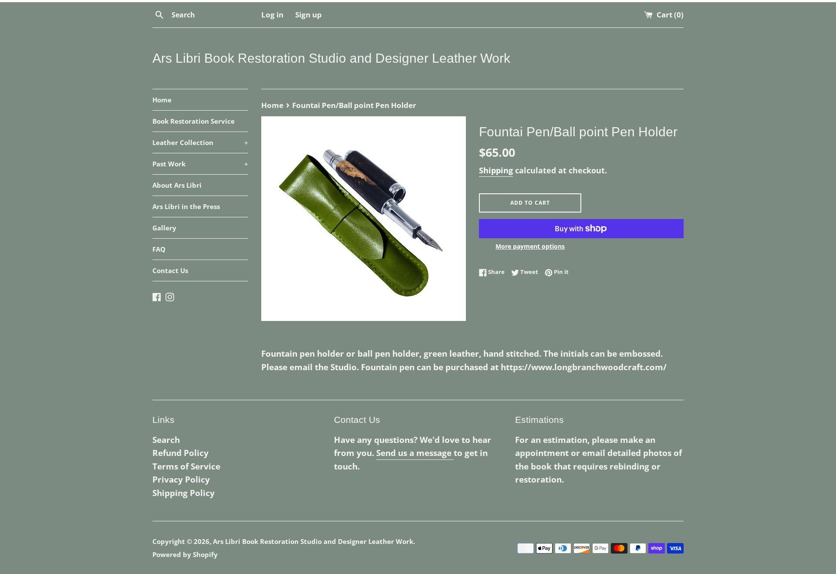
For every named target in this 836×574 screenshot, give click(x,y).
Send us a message (415, 453)
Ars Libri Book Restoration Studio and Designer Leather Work (331, 58)
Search (166, 440)
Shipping (496, 170)
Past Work (200, 163)
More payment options (530, 246)
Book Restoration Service (193, 121)
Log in (272, 15)
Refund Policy (180, 453)
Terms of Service (186, 466)
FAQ (158, 249)
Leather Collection (200, 142)
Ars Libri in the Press (186, 206)
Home (162, 99)
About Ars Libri (177, 185)
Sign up (308, 15)
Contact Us (170, 270)
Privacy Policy (181, 479)
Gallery (164, 227)
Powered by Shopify (185, 554)
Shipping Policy (183, 493)
